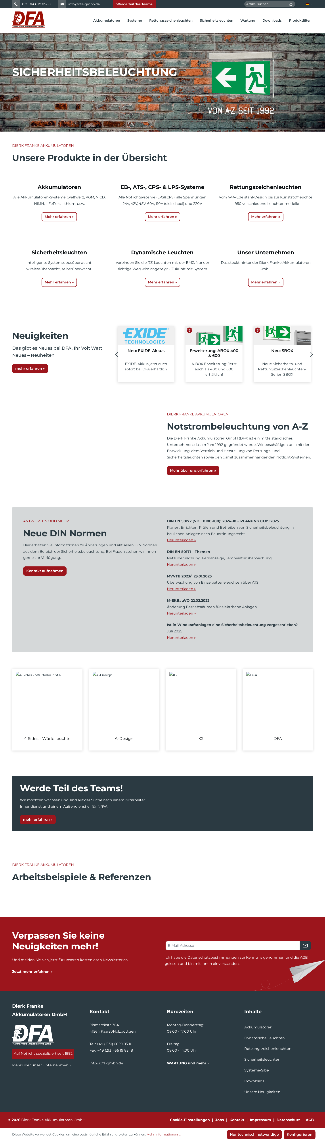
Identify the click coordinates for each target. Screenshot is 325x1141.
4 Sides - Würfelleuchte (47, 738)
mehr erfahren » (30, 368)
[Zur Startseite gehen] (28, 19)
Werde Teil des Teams (134, 4)
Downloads (254, 1081)
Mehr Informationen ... (164, 1134)
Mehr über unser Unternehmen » (41, 1065)
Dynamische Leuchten (264, 1038)
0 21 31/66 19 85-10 (36, 4)
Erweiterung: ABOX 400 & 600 (214, 353)
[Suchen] (290, 4)
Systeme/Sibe (256, 1070)
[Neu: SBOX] (282, 335)
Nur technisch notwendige (254, 1134)
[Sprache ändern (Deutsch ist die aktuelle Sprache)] (309, 4)
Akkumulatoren (258, 1027)
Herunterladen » (181, 540)
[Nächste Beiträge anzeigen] (311, 354)
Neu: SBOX (282, 350)
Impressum (260, 1120)
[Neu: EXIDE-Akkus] (146, 335)
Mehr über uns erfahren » (193, 470)
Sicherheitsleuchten (262, 1059)
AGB (304, 957)
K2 (200, 738)
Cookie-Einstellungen (190, 1120)
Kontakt (236, 1120)
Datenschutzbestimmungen (213, 957)
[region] (162, 710)
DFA (277, 738)
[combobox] (265, 4)
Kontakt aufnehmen (44, 571)
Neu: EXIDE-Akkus (146, 350)
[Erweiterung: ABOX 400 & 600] (214, 335)
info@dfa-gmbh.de (84, 4)
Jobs (219, 1120)
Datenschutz (288, 1120)
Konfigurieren (299, 1134)
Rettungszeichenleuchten (267, 1049)
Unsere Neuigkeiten (262, 1092)
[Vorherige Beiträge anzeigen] (116, 354)
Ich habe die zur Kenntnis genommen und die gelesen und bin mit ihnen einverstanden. (236, 960)
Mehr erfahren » (59, 217)
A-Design (124, 738)
